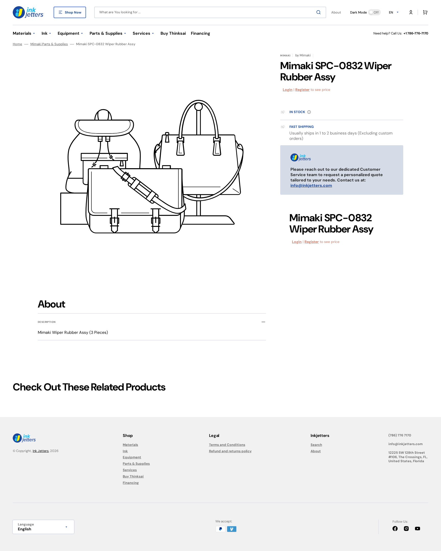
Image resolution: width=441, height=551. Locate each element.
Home (17, 44)
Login (287, 89)
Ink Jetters (41, 451)
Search (316, 445)
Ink (125, 451)
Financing (131, 483)
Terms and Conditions (227, 445)
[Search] (319, 12)
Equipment (132, 457)
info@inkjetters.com (311, 185)
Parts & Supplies (136, 463)
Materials (130, 445)
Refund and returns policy (230, 451)
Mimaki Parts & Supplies (49, 44)
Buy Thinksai (133, 476)
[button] (410, 12)
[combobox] (210, 12)
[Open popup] (309, 112)
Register (302, 89)
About (316, 451)
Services (130, 470)
